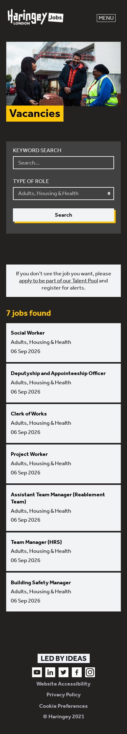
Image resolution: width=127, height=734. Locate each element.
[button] (106, 18)
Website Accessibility (63, 683)
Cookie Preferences (63, 706)
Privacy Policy (64, 694)
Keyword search (37, 150)
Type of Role (31, 181)
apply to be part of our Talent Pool (58, 280)
